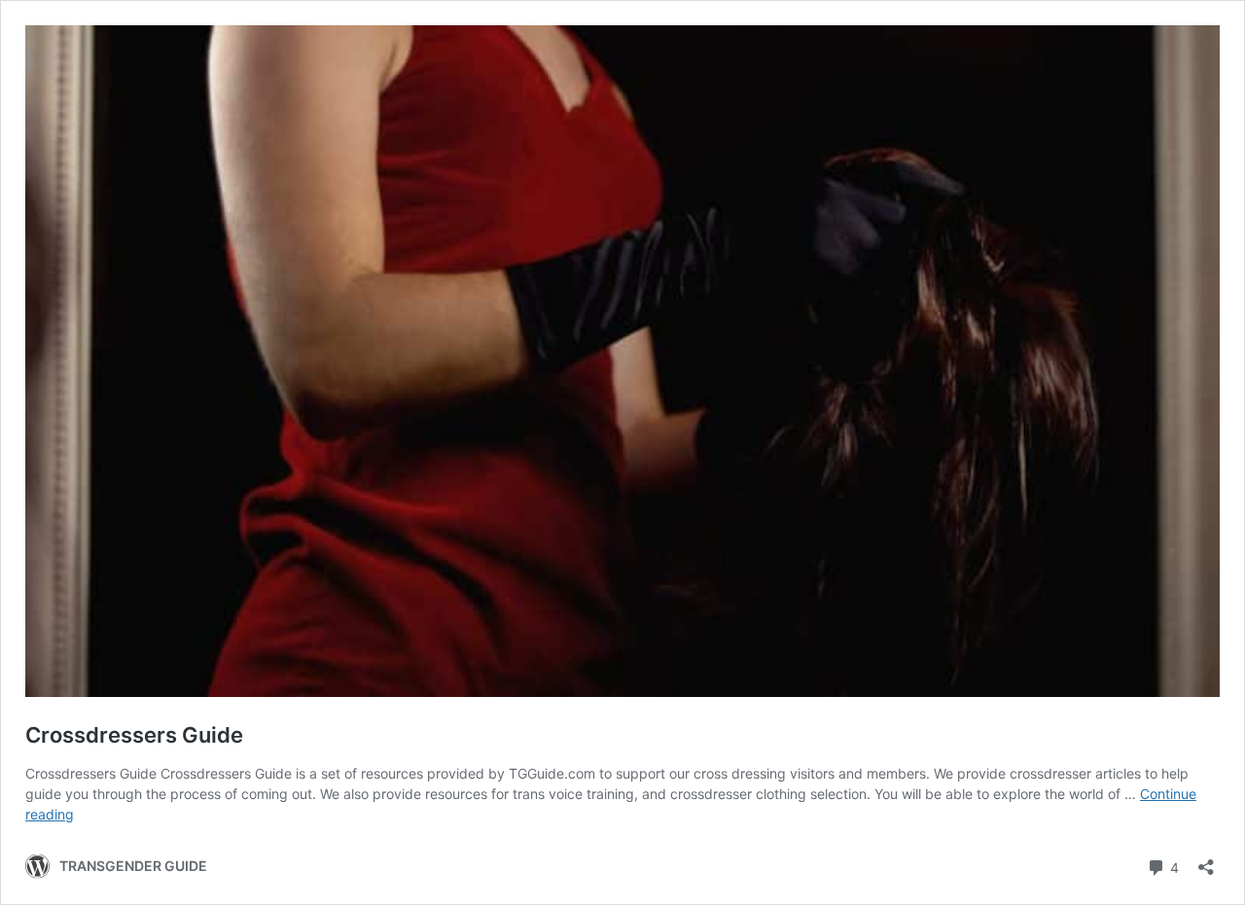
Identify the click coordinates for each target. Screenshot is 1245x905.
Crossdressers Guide (134, 735)
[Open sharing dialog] (1206, 861)
